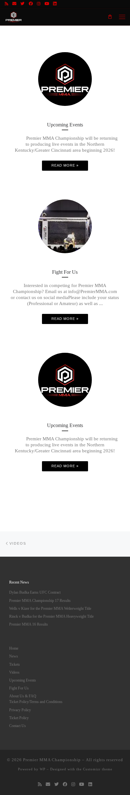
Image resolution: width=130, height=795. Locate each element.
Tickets (14, 665)
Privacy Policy (20, 710)
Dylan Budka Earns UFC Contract (35, 592)
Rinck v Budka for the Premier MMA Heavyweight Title (51, 617)
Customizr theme (97, 769)
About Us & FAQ (22, 696)
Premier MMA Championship (52, 759)
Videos (14, 672)
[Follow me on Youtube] (46, 4)
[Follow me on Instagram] (38, 4)
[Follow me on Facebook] (31, 4)
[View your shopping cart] (110, 17)
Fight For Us (19, 688)
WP (42, 769)
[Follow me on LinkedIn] (54, 4)
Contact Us (17, 726)
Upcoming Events (22, 680)
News (13, 656)
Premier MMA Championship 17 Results (40, 601)
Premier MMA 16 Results (28, 624)
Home (13, 648)
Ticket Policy (19, 718)
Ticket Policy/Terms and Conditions (35, 702)
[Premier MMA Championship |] (13, 16)
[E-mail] (14, 4)
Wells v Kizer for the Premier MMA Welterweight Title (50, 609)
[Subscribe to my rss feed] (6, 4)
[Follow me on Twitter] (23, 4)
